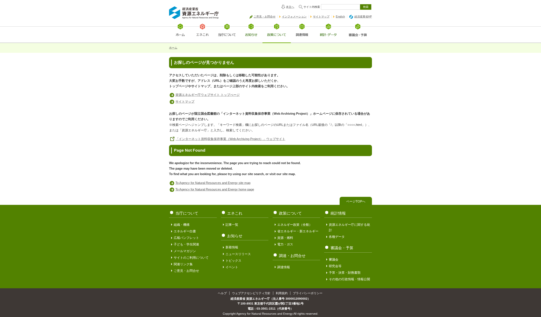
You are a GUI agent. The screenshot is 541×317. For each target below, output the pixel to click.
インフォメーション (294, 16)
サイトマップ (321, 16)
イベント (231, 267)
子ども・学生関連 (186, 244)
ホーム (173, 47)
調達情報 (283, 267)
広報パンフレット (186, 237)
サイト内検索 (311, 6)
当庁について (186, 213)
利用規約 (282, 293)
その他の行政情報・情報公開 (349, 279)
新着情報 (231, 247)
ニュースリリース (238, 254)
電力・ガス (285, 244)
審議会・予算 (342, 248)
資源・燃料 (285, 237)
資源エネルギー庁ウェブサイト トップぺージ (207, 95)
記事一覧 (231, 224)
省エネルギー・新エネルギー (297, 231)
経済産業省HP (363, 16)
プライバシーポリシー (307, 293)
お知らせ (234, 236)
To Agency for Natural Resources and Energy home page (214, 189)
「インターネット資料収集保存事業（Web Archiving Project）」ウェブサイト (230, 139)
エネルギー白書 (185, 231)
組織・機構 (182, 224)
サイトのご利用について (191, 257)
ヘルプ (222, 293)
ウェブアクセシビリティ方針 (251, 293)
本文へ (290, 6)
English (340, 16)
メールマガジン (185, 251)
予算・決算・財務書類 (345, 272)
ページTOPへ (355, 201)
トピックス (233, 260)
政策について (290, 213)
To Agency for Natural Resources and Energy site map (212, 183)
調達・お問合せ (292, 256)
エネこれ (234, 213)
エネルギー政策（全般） (294, 224)
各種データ (337, 236)
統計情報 (338, 213)
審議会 (333, 259)
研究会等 (335, 266)
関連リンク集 (183, 264)
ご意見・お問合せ (265, 16)
